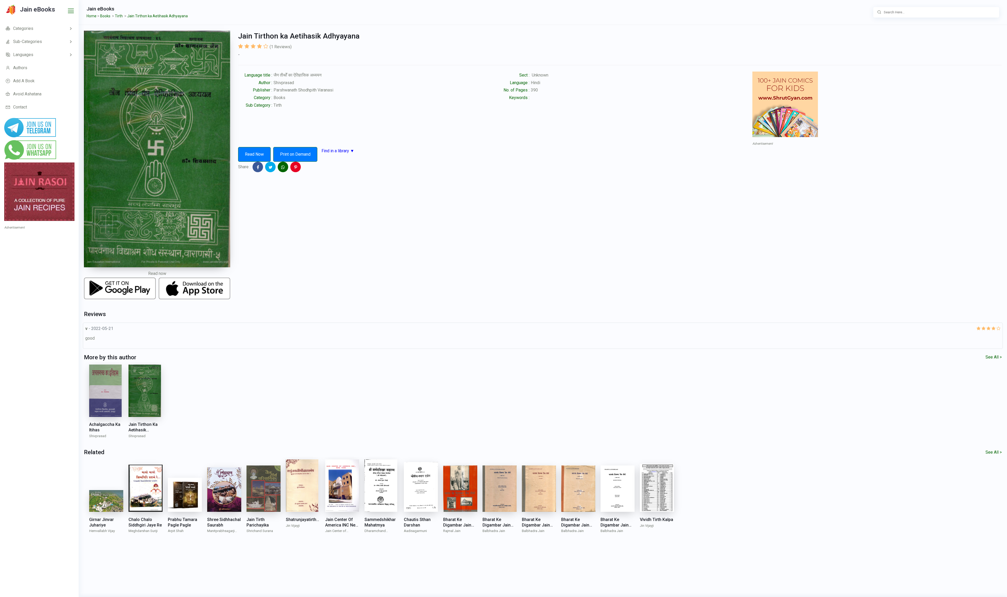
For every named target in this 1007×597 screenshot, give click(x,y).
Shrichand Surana (260, 531)
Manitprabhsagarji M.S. (221, 531)
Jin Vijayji (293, 526)
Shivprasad (284, 82)
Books (279, 97)
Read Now (254, 154)
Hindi (535, 82)
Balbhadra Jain (494, 531)
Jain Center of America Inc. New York (342, 531)
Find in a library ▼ (338, 150)
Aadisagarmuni (415, 531)
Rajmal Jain (451, 531)
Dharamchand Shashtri (375, 531)
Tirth (278, 105)
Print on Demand (295, 154)
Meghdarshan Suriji (143, 531)
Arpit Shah (176, 531)
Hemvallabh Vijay (102, 531)
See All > (993, 357)
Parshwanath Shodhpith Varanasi (303, 90)
